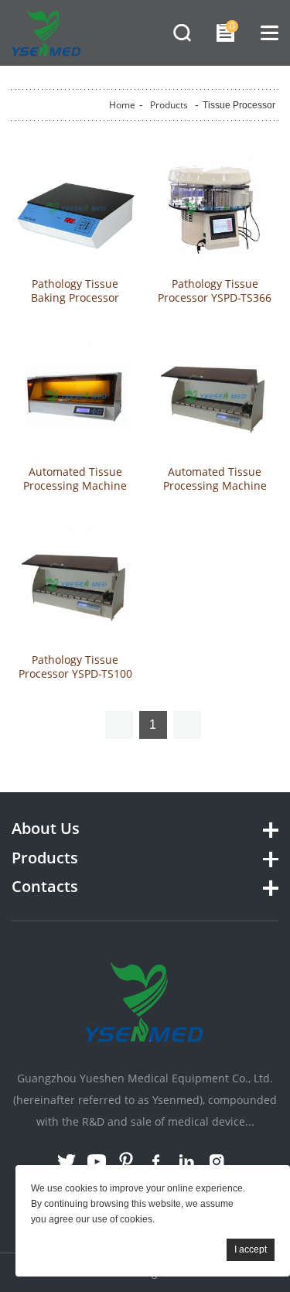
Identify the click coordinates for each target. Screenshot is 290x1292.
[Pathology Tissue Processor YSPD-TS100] (75, 584)
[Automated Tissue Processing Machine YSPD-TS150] (214, 396)
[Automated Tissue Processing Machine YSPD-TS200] (75, 396)
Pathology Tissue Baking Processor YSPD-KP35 (75, 298)
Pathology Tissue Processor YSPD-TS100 (75, 667)
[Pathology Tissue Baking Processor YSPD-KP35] (75, 208)
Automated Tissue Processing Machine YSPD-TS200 (75, 486)
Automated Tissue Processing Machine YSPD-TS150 (215, 486)
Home (122, 104)
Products (169, 104)
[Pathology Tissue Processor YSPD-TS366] (214, 208)
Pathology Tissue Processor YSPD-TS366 (214, 291)
